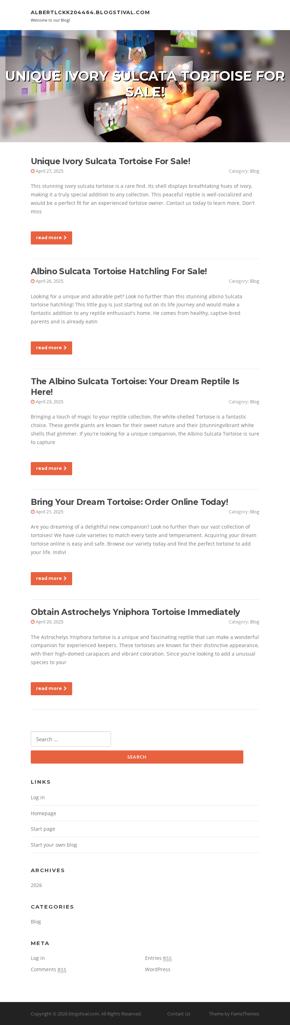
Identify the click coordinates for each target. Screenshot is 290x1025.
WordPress (157, 969)
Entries (158, 958)
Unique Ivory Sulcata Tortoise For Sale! (110, 161)
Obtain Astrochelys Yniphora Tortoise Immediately (135, 612)
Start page (43, 828)
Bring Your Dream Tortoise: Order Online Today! (129, 502)
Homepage (43, 813)
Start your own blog (54, 844)
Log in (38, 797)
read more (49, 237)
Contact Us (178, 1013)
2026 (36, 885)
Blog (254, 171)
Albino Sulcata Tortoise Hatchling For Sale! (119, 271)
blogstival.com (84, 1013)
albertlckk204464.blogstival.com (90, 12)
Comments (48, 969)
